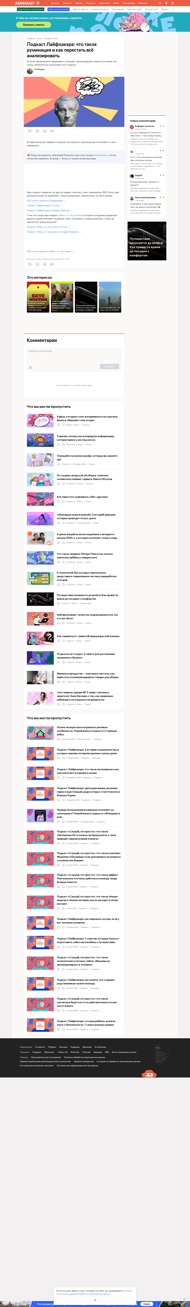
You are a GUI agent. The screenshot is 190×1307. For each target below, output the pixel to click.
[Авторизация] (172, 3)
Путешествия (85, 603)
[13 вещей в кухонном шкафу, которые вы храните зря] (74, 460)
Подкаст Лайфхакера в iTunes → (44, 205)
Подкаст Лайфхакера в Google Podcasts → (50, 210)
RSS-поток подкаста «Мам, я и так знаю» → (50, 251)
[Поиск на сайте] (160, 3)
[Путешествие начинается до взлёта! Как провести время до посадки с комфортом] (74, 599)
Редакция (74, 1047)
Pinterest (75, 1052)
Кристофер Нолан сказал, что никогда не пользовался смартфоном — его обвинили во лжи (146, 166)
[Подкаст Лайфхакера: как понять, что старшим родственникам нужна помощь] (74, 984)
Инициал (98, 1052)
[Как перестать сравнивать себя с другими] (74, 499)
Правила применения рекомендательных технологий (45, 1061)
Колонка (86, 425)
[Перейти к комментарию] (147, 135)
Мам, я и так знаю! (70, 215)
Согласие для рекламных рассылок (37, 1065)
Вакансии (87, 1047)
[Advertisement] (74, 241)
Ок (95, 1300)
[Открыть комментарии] (63, 425)
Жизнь (76, 425)
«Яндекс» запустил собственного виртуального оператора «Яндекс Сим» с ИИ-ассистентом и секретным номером (146, 142)
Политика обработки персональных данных (84, 1057)
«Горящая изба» (79, 464)
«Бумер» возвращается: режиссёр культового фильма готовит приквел (145, 189)
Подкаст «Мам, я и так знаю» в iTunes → (49, 227)
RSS (107, 1052)
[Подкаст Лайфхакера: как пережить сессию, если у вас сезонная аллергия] (74, 923)
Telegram (36, 1052)
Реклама (54, 310)
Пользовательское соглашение (46, 1057)
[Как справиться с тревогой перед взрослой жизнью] (74, 638)
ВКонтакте (49, 1052)
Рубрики (52, 1047)
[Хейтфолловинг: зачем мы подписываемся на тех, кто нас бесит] (74, 619)
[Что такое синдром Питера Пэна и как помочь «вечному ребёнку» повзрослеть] (74, 558)
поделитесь (101, 155)
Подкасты (98, 739)
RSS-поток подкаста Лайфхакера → (46, 200)
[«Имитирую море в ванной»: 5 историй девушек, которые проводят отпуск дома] (74, 518)
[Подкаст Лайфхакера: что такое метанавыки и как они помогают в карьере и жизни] (74, 773)
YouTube (86, 1052)
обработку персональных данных (94, 1294)
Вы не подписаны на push (124, 1052)
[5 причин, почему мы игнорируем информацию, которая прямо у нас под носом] (74, 440)
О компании (100, 1047)
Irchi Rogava (39, 69)
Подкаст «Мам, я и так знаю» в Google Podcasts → (54, 231)
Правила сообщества (84, 1061)
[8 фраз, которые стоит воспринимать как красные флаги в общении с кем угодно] (74, 420)
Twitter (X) (62, 1052)
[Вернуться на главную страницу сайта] (24, 3)
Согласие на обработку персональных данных (118, 1061)
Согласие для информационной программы (77, 1065)
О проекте (40, 1047)
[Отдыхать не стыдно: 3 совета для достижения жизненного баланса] (74, 658)
